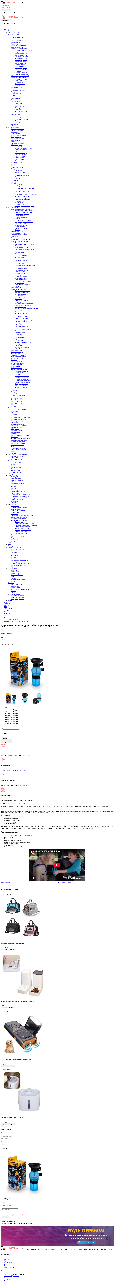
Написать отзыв (5, 882)
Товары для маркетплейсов (16, 31)
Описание (4, 803)
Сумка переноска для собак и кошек (12, 943)
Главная (6, 618)
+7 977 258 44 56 (8, 8)
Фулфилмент (8, 610)
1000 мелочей (12, 543)
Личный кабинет (9, 1267)
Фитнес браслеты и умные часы (17, 454)
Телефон (3, 639)
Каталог (6, 29)
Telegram (7, 1279)
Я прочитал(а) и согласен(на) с (33, 1215)
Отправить (6, 1217)
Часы (9, 544)
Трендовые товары (13, 32)
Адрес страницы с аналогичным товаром (13, 643)
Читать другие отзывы (64, 882)
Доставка (7, 603)
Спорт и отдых (12, 475)
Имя (2, 637)
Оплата (6, 605)
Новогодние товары (14, 594)
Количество (4, 727)
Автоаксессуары (13, 504)
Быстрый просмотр (6, 894)
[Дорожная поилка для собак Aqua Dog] (26, 691)
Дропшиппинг (8, 608)
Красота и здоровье (14, 34)
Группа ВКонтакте (10, 1280)
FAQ (5, 607)
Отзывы (6, 602)
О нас (6, 611)
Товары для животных (14, 547)
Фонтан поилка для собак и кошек (12, 1117)
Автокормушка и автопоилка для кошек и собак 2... (17, 1001)
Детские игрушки (13, 127)
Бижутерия (11, 546)
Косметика (11, 583)
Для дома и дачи (13, 207)
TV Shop (10, 474)
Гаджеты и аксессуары (15, 408)
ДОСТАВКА (23, 803)
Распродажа (11, 600)
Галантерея (11, 461)
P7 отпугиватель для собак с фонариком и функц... (17, 1059)
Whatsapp (7, 1277)
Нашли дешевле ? (6, 742)
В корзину (4, 738)
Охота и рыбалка (13, 568)
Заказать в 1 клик (6, 740)
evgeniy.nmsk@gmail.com (11, 1276)
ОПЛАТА (15, 803)
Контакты (7, 613)
